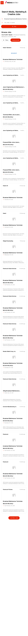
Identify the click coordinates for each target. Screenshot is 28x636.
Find (15, 26)
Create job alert (15, 40)
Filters (6, 40)
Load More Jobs (14, 518)
